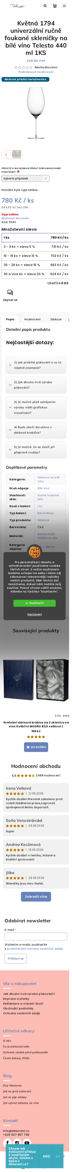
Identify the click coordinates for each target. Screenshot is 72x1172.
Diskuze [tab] (56, 319)
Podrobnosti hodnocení (35, 72)
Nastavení (34, 614)
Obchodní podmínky (18, 1008)
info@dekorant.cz (16, 1131)
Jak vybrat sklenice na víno (21, 1103)
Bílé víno (44, 488)
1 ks (40, 506)
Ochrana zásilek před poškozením (25, 1052)
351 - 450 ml (46, 547)
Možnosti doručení (15, 218)
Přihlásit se (16, 959)
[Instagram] (17, 1143)
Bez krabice (46, 513)
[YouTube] (26, 1143)
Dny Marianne (12, 1085)
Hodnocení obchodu (36, 766)
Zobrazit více (36, 896)
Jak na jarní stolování (17, 1091)
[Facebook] (7, 1143)
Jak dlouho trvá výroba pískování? (29, 994)
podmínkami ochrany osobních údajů (35, 949)
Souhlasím (36, 603)
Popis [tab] (10, 319)
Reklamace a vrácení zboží (23, 1004)
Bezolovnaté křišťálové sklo (47, 536)
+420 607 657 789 (16, 1135)
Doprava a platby (16, 999)
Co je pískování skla (16, 1046)
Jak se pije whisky (15, 1097)
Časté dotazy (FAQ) (16, 1058)
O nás (7, 1040)
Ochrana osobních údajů (21, 1013)
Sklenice (43, 520)
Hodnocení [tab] (32, 319)
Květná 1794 (36, 60)
